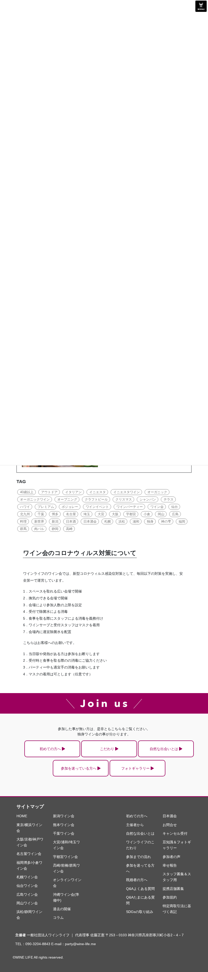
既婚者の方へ (136, 880)
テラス (169, 499)
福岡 (182, 521)
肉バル (39, 529)
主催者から (135, 825)
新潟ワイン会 (63, 816)
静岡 (55, 529)
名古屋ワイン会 (28, 854)
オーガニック (157, 492)
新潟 (55, 521)
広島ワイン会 (27, 894)
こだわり (107, 749)
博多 (55, 514)
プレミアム (46, 507)
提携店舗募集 (173, 889)
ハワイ (25, 507)
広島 (175, 514)
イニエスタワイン (126, 492)
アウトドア (49, 492)
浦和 (136, 521)
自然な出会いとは (164, 749)
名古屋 (71, 514)
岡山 (161, 514)
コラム (58, 918)
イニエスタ (97, 492)
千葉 (41, 514)
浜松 (121, 521)
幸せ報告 (170, 865)
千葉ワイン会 (63, 833)
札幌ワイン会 (27, 877)
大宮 (101, 514)
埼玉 (86, 514)
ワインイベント (97, 507)
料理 (23, 521)
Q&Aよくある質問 (140, 889)
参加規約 (170, 897)
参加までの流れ (138, 857)
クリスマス (123, 499)
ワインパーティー (129, 507)
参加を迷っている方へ (78, 768)
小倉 (147, 514)
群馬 (23, 529)
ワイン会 (157, 507)
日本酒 (71, 521)
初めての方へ (50, 749)
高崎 (69, 529)
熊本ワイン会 (63, 825)
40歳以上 (26, 492)
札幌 (107, 521)
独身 (150, 521)
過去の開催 (62, 909)
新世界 (39, 521)
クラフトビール (96, 499)
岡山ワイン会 (27, 903)
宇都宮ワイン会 (65, 857)
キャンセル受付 (175, 833)
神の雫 (166, 521)
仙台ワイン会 (27, 886)
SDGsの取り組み (139, 912)
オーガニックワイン (35, 499)
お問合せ (170, 825)
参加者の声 (171, 857)
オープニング (67, 499)
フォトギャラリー (135, 768)
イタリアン (73, 492)
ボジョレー (70, 507)
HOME (21, 816)
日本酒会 (90, 521)
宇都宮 (131, 514)
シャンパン (148, 499)
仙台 (174, 507)
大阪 (115, 514)
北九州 (25, 514)
